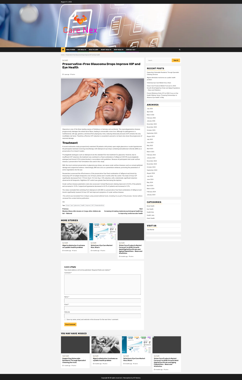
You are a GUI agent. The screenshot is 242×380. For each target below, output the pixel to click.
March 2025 (150, 152)
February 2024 (151, 192)
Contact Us (130, 50)
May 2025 (150, 145)
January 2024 (151, 195)
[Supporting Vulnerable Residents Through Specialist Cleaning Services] (75, 344)
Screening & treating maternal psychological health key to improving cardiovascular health (123, 211)
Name (66, 297)
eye (72, 205)
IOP (92, 205)
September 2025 (152, 133)
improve (88, 205)
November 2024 (152, 164)
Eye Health (82, 50)
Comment (68, 273)
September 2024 (152, 170)
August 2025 (151, 136)
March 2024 (150, 188)
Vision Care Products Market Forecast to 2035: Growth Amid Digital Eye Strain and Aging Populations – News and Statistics (130, 249)
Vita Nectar (150, 229)
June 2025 (150, 142)
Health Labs (93, 50)
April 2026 (150, 112)
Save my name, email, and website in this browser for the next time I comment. (92, 319)
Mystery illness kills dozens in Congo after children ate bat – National (81, 211)
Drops (67, 205)
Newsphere (127, 378)
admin (73, 74)
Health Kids (70, 50)
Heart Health (106, 50)
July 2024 (150, 176)
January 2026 (151, 121)
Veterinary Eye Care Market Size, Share (159, 83)
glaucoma (77, 205)
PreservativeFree (99, 205)
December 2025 (152, 124)
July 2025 (150, 139)
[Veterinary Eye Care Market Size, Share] (102, 231)
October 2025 (151, 130)
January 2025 (151, 158)
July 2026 (150, 108)
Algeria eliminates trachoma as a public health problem (73, 246)
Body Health (118, 50)
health (82, 205)
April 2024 (150, 185)
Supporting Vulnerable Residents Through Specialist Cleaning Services (74, 360)
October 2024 (151, 167)
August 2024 (151, 173)
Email (66, 304)
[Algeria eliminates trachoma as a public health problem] (74, 231)
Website (67, 312)
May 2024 (150, 182)
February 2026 (151, 118)
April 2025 (150, 149)
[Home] (63, 49)
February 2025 (151, 155)
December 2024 (152, 161)
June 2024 (150, 179)
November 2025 (152, 127)
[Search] (179, 49)
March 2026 (150, 115)
